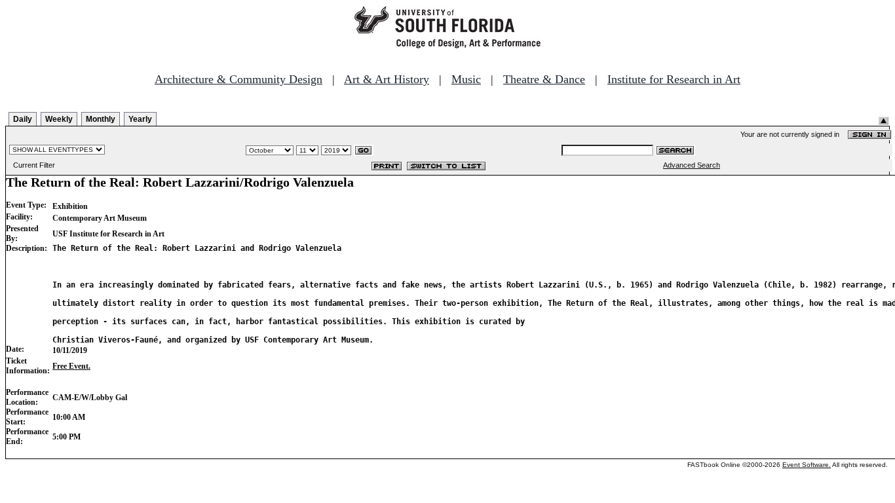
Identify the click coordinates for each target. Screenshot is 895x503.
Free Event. (71, 366)
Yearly (140, 119)
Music (466, 79)
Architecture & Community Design (238, 79)
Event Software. (806, 464)
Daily (22, 119)
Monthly (100, 119)
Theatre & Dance (544, 79)
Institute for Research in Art (673, 79)
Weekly (59, 119)
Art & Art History (386, 79)
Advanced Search (691, 165)
